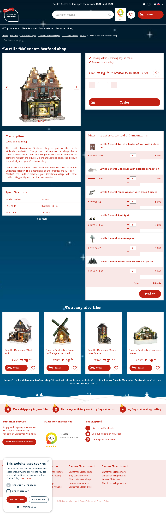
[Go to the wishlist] (131, 15)
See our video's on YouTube (106, 433)
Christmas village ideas (114, 475)
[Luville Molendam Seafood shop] (41, 89)
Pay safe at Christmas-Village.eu (19, 433)
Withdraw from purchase (19, 441)
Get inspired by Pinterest (105, 439)
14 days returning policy (144, 409)
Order (16, 368)
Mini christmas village (80, 479)
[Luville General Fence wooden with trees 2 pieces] (92, 192)
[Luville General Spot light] (92, 215)
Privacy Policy (103, 501)
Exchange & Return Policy (15, 430)
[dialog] (27, 485)
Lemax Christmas (111, 479)
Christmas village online (114, 483)
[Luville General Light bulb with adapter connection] (92, 168)
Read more (41, 218)
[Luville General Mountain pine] (92, 238)
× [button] (48, 461)
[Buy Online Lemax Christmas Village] (10, 12)
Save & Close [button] (17, 499)
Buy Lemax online (78, 475)
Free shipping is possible (30, 409)
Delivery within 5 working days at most (88, 409)
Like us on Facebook (103, 428)
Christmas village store (114, 471)
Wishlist (33, 368)
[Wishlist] (131, 15)
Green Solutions (87, 501)
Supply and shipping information (19, 427)
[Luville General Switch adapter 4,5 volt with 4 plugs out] (92, 145)
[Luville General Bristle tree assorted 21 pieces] (92, 260)
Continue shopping (14, 40)
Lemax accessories (79, 483)
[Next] (76, 87)
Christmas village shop (80, 471)
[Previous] (6, 87)
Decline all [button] (38, 499)
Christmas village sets (80, 486)
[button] (27, 507)
